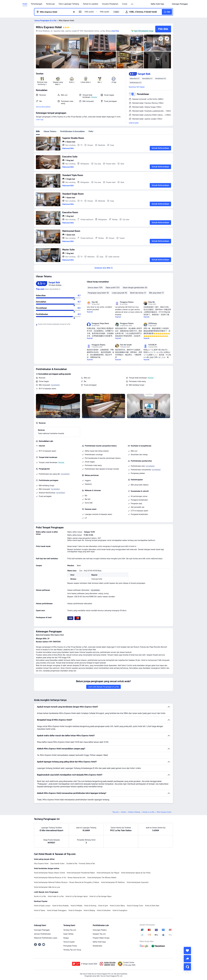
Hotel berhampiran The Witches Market (101, 878)
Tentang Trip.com (69, 930)
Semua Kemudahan (43, 107)
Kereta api (50, 4)
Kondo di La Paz (40, 896)
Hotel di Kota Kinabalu (60, 906)
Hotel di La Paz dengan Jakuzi (77, 896)
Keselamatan (97, 946)
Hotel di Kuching (90, 906)
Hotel (25, 4)
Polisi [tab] (91, 131)
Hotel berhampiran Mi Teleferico (113, 882)
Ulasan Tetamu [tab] (50, 131)
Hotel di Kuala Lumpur (42, 906)
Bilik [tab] (38, 131)
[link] (157, 4)
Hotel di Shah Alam (152, 906)
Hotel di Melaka (76, 906)
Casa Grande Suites (57, 863)
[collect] (187, 950)
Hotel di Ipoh (103, 906)
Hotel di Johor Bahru (117, 906)
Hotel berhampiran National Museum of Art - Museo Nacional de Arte (59, 878)
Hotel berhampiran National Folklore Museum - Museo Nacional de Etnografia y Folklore (66, 882)
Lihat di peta (133, 123)
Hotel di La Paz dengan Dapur (100, 896)
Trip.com (115, 812)
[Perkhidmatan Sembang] (187, 966)
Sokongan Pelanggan (42, 930)
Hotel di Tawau (39, 910)
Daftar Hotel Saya (99, 942)
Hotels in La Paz (148, 812)
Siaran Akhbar (68, 934)
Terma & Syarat (69, 942)
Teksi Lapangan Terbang (69, 4)
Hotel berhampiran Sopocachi (137, 882)
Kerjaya (66, 938)
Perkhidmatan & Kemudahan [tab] (72, 131)
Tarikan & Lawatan (90, 4)
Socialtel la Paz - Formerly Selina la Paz (80, 863)
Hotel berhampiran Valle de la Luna (47, 887)
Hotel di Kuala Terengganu (57, 910)
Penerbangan (36, 4)
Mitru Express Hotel (49, 27)
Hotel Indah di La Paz (56, 896)
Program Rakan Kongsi (101, 938)
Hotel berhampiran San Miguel (108, 873)
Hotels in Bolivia (134, 812)
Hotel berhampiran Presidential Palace (81, 873)
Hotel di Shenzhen (104, 910)
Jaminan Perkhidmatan (42, 934)
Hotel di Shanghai (75, 910)
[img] (62, 51)
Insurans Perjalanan (110, 4)
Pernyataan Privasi (70, 946)
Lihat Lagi (39, 119)
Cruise (124, 4)
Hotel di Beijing (89, 910)
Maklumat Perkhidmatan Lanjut (45, 938)
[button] (132, 4)
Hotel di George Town (135, 906)
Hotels (123, 812)
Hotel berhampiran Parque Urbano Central (49, 873)
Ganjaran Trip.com (99, 934)
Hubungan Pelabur (100, 930)
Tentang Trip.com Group (72, 950)
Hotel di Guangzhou (120, 910)
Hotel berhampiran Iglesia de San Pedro (136, 873)
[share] (187, 958)
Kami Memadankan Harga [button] (143, 31)
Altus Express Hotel (41, 863)
